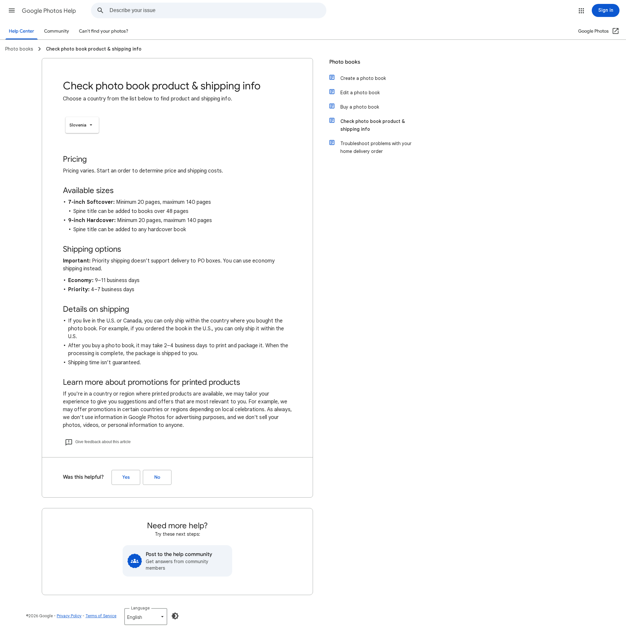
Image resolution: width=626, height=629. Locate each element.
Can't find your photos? (103, 31)
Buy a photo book (359, 107)
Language (140, 608)
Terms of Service (100, 615)
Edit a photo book (360, 93)
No (157, 477)
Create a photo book (363, 78)
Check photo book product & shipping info (372, 125)
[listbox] (82, 125)
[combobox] (218, 10)
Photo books (344, 62)
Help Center (21, 31)
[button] (12, 10)
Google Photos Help (49, 10)
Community (56, 31)
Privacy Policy (69, 615)
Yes (126, 477)
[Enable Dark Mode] (175, 616)
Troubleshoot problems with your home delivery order (375, 147)
